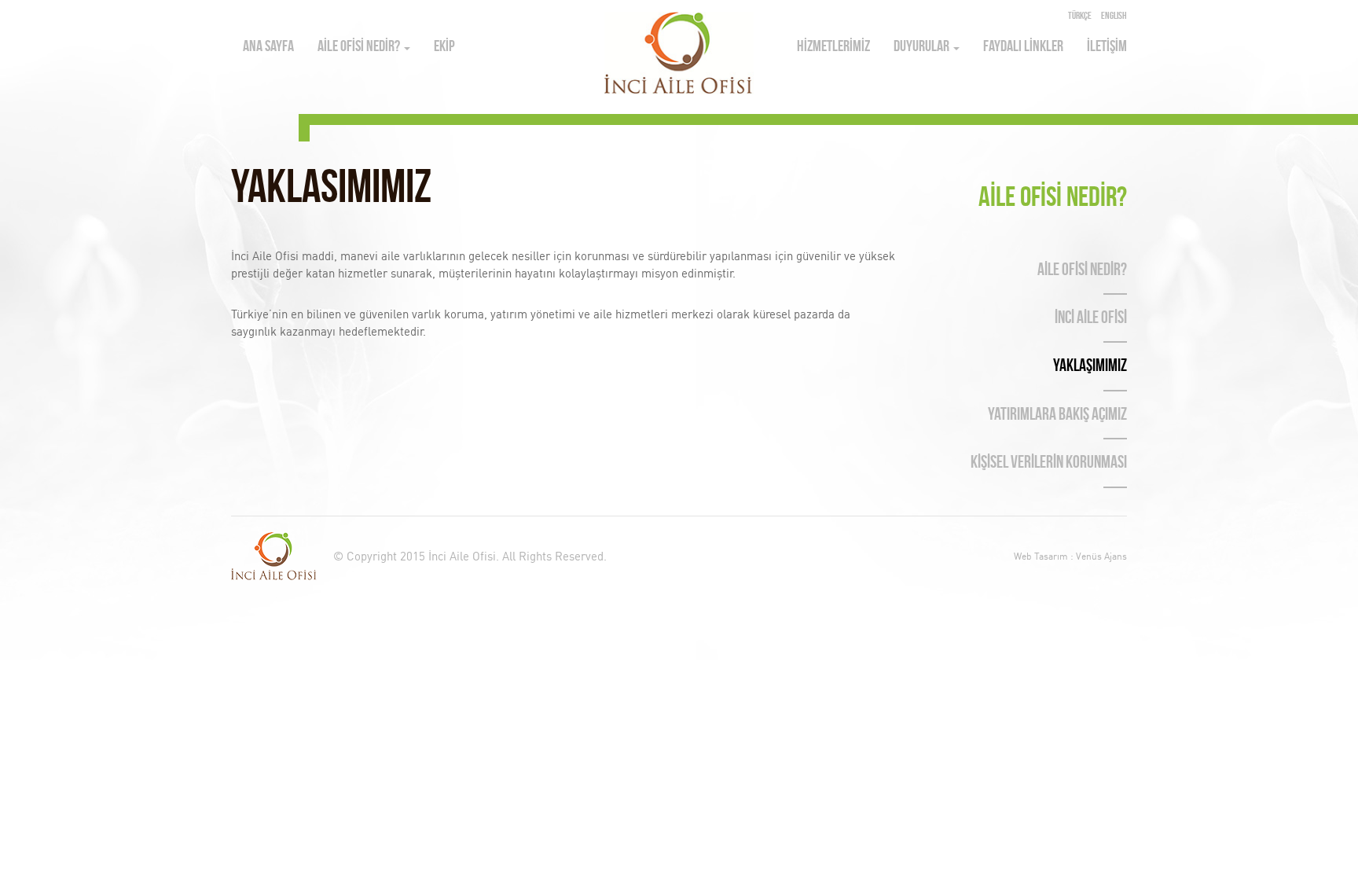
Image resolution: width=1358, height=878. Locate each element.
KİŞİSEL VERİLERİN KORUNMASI (1049, 463)
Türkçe (1080, 16)
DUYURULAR (923, 47)
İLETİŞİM (1107, 47)
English (1114, 16)
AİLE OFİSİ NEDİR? (359, 47)
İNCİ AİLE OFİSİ (1091, 319)
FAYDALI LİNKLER (1023, 47)
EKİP (444, 47)
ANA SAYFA (268, 47)
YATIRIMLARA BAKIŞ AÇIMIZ (1057, 415)
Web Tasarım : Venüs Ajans (1070, 556)
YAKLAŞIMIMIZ (1090, 367)
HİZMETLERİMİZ (833, 47)
